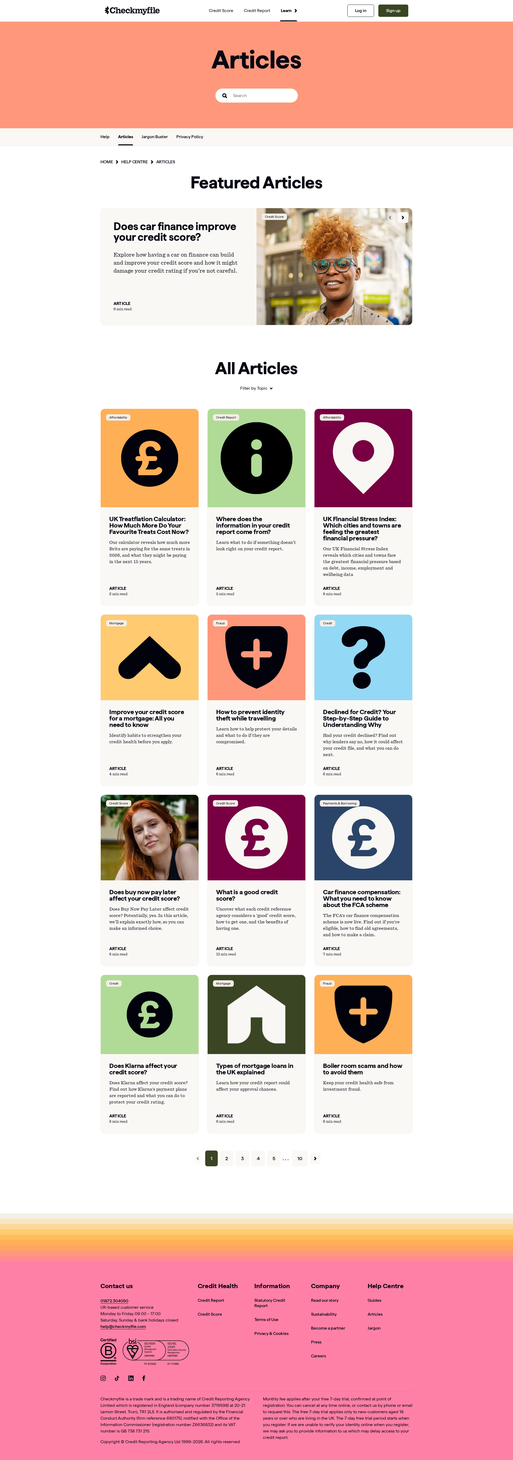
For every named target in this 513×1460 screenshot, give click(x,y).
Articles (165, 162)
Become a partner (328, 1328)
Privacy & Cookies (271, 1333)
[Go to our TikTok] (117, 1379)
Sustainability (324, 1314)
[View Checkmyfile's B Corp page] (108, 1352)
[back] (390, 217)
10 (299, 1158)
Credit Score (210, 1314)
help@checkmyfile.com (123, 1326)
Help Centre (134, 162)
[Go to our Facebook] (144, 1379)
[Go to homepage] (132, 10)
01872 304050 (114, 1301)
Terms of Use (266, 1319)
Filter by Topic (253, 388)
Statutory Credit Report (269, 1303)
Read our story (325, 1300)
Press (316, 1342)
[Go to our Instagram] (103, 1379)
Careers (318, 1356)
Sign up (393, 10)
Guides (374, 1300)
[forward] (403, 217)
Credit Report (211, 1300)
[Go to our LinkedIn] (131, 1379)
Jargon (374, 1328)
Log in (360, 10)
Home (106, 162)
